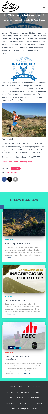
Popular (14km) (26, 162)
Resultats (37, 392)
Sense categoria (12, 172)
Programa (36, 387)
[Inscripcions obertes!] (24, 279)
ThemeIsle (33, 409)
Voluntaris (24, 403)
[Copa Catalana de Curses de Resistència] (24, 335)
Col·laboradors (32, 398)
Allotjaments (11, 403)
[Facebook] (2, 207)
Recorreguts (12, 392)
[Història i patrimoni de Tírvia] (24, 222)
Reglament (25, 392)
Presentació (24, 387)
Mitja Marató (13, 162)
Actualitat (15, 168)
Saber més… (10, 257)
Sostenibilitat (37, 403)
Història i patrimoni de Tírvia (18, 243)
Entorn (20, 398)
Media (11, 398)
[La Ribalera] (11, 6)
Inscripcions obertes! (15, 300)
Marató (5, 162)
